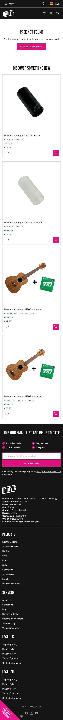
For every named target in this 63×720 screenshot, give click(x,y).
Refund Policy (9, 649)
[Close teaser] (21, 716)
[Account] (51, 13)
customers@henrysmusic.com (24, 521)
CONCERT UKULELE (13, 313)
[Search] (43, 3)
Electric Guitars (9, 542)
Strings (5, 565)
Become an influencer (12, 618)
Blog (4, 609)
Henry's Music (35, 707)
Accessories (8, 574)
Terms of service (10, 658)
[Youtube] (36, 713)
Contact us (7, 604)
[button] (10, 709)
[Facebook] (26, 713)
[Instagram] (31, 713)
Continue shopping (31, 46)
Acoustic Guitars (10, 546)
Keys (4, 555)
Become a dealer (10, 614)
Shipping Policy (9, 644)
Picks (4, 560)
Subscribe (33, 463)
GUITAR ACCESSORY (13, 139)
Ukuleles (6, 551)
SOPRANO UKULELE (13, 400)
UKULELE (29, 313)
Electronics (7, 569)
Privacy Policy (9, 653)
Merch (5, 579)
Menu (11, 3)
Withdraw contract (11, 583)
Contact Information (11, 663)
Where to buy (8, 623)
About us (6, 600)
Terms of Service (10, 693)
